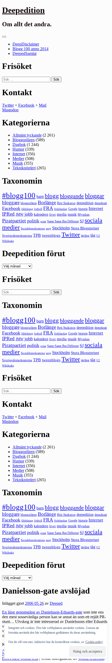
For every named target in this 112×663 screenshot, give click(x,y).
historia (83, 209)
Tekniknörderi (24, 168)
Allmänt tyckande (27, 135)
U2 (98, 235)
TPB (37, 235)
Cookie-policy (94, 642)
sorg (48, 228)
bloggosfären (29, 203)
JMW (19, 214)
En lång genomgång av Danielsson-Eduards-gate (42, 612)
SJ (82, 221)
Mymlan (84, 214)
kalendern (41, 214)
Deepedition (23, 10)
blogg (52, 196)
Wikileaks (8, 240)
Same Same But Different (63, 221)
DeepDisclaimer (26, 44)
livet (52, 214)
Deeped (56, 603)
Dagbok (19, 144)
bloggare (11, 202)
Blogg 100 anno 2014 (30, 49)
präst (43, 221)
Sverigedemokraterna (17, 235)
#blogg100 (18, 195)
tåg (92, 235)
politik (33, 220)
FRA (48, 208)
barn (40, 196)
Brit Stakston (66, 203)
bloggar (94, 195)
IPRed (8, 214)
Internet (19, 154)
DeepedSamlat (24, 53)
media (62, 214)
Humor (18, 149)
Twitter (8, 105)
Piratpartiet (14, 220)
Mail (42, 105)
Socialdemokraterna (33, 228)
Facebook (26, 105)
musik (72, 214)
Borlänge (47, 202)
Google (72, 209)
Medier (18, 158)
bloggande (72, 196)
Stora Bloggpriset (85, 228)
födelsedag (60, 209)
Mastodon (10, 110)
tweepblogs (51, 235)
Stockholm (61, 228)
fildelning (27, 208)
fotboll (38, 209)
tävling (85, 235)
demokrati (101, 203)
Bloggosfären (24, 140)
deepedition (85, 203)
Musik (18, 163)
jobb (28, 214)
